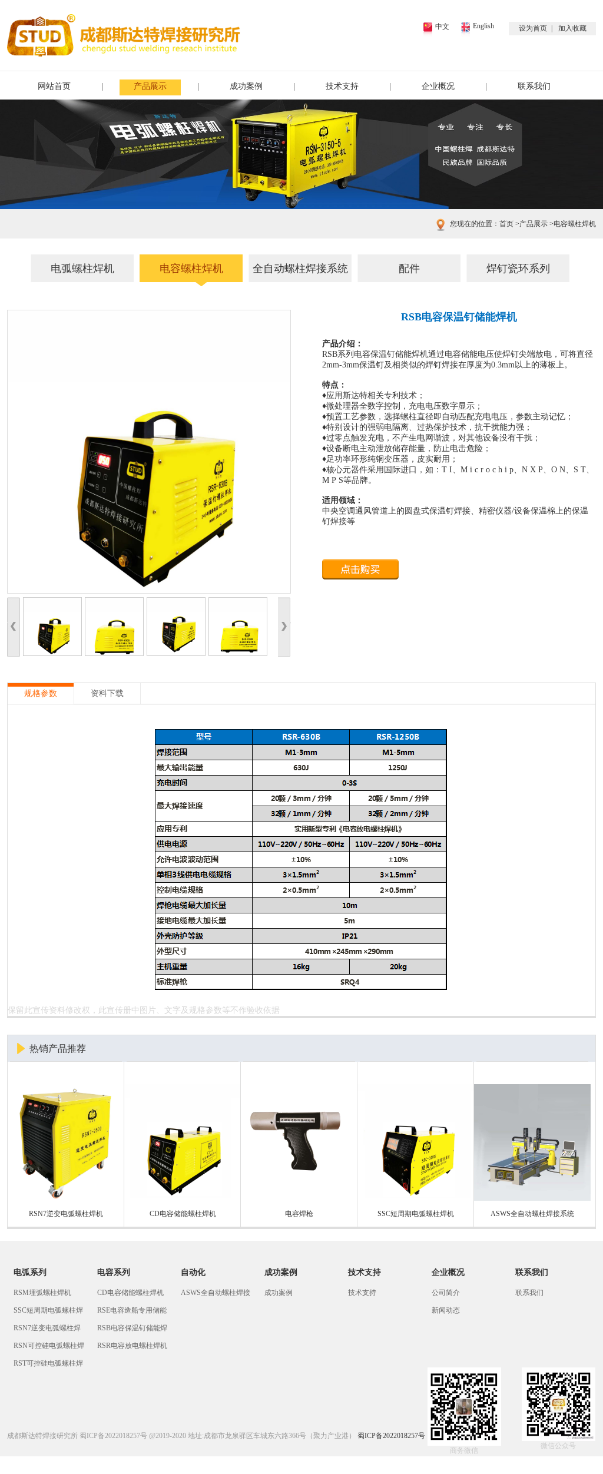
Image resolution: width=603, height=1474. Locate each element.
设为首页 (533, 28)
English (483, 26)
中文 (442, 26)
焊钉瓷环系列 (518, 268)
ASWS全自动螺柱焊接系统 (215, 1294)
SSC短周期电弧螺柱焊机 (48, 1312)
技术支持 (342, 86)
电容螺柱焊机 (572, 224)
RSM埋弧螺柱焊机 (42, 1292)
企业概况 (438, 86)
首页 (506, 224)
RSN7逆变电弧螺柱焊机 (47, 1330)
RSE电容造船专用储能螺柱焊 (132, 1312)
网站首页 (54, 86)
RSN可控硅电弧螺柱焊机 (49, 1347)
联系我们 (534, 86)
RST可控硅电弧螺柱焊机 (48, 1365)
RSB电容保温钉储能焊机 (132, 1330)
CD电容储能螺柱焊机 (130, 1292)
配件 (409, 268)
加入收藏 (572, 28)
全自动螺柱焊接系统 (300, 268)
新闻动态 (446, 1310)
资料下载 (107, 693)
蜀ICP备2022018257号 (113, 1436)
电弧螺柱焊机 (82, 268)
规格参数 (40, 693)
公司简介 (446, 1292)
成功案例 (246, 86)
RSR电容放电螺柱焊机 (132, 1345)
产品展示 (150, 86)
